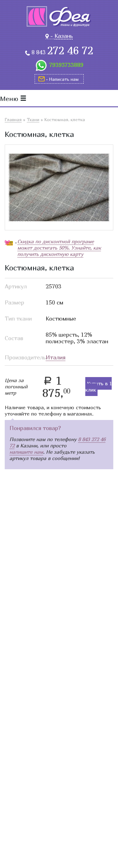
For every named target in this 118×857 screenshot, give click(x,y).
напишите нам (26, 452)
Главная (13, 119)
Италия (55, 357)
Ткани (33, 119)
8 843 (62, 52)
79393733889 (66, 65)
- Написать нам (62, 79)
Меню (10, 98)
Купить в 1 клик (98, 386)
